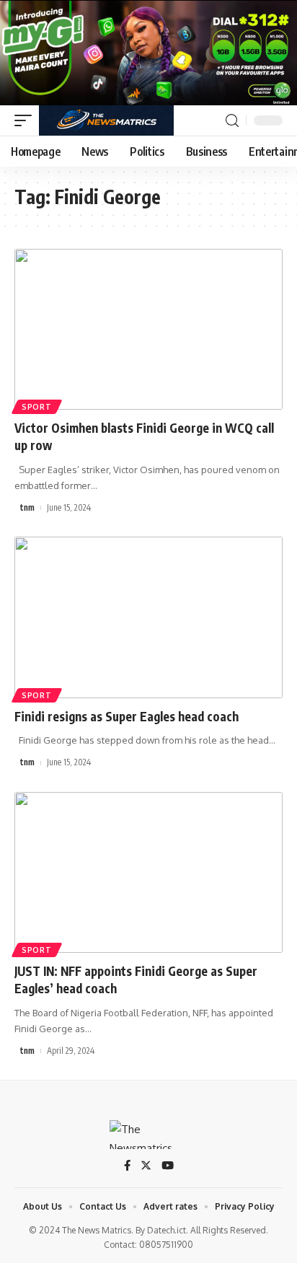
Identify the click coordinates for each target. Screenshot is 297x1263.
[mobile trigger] (26, 120)
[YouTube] (167, 1166)
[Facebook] (127, 1166)
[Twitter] (146, 1166)
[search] (232, 121)
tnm (27, 507)
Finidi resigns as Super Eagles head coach (126, 716)
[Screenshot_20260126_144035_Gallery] (148, 51)
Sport (37, 406)
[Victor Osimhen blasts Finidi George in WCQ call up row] (148, 329)
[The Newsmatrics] (106, 120)
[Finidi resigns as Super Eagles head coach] (148, 617)
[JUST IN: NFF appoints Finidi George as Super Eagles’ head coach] (148, 872)
